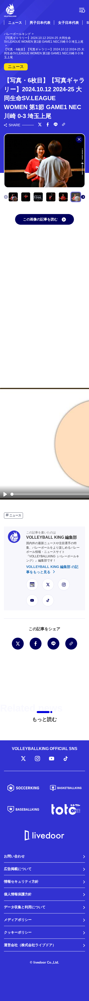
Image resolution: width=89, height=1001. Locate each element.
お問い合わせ (14, 856)
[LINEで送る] (56, 125)
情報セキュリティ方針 (21, 881)
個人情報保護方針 (18, 894)
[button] (83, 197)
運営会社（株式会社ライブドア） (30, 945)
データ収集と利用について (24, 907)
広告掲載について (18, 869)
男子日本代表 (40, 23)
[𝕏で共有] (40, 125)
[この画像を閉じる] (79, 139)
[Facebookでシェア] (48, 125)
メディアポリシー (18, 920)
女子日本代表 (68, 23)
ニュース (15, 23)
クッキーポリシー (18, 932)
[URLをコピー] (64, 125)
